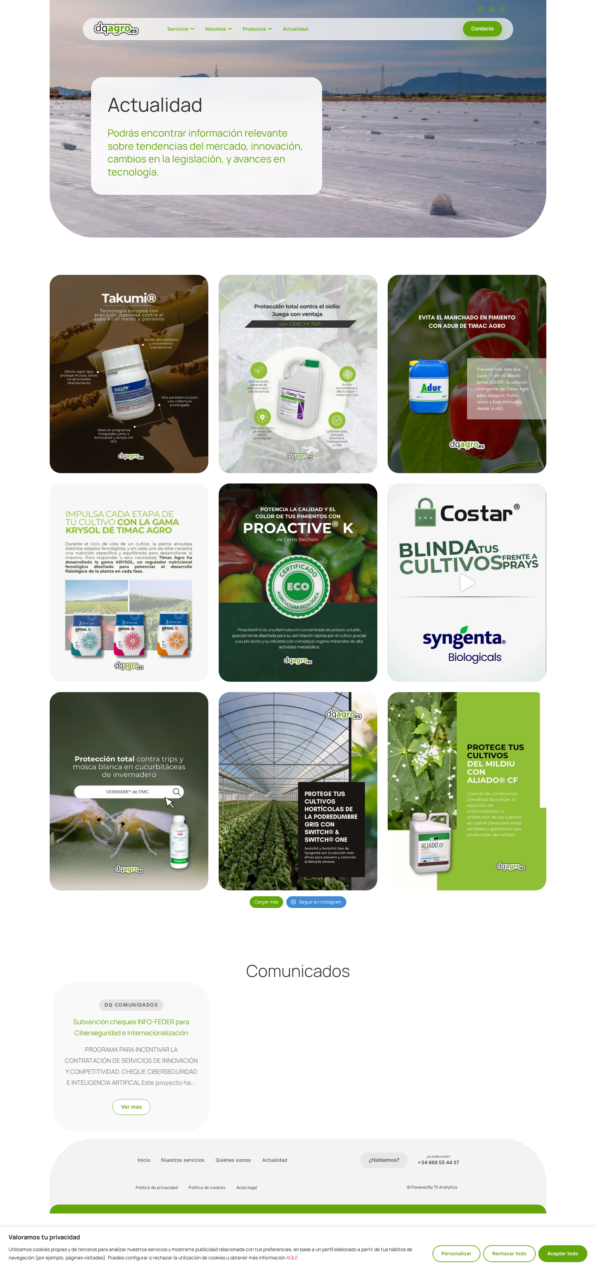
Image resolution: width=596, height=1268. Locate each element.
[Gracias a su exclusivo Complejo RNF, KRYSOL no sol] (129, 582)
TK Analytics (445, 1187)
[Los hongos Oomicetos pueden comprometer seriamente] (467, 791)
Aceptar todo (562, 1253)
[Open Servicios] (192, 28)
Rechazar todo (509, 1253)
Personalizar (456, 1253)
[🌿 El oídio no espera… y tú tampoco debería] (298, 374)
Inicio (144, 1160)
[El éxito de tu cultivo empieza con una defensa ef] (129, 791)
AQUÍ (291, 1257)
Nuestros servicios (183, 1160)
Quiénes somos (233, 1160)
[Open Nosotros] (230, 28)
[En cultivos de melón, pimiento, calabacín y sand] (129, 374)
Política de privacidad (157, 1187)
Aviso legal (246, 1187)
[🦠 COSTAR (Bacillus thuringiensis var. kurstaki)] (467, 582)
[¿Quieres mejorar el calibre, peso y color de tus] (298, 582)
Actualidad (274, 1160)
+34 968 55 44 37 (438, 1162)
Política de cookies (207, 1187)
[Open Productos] (270, 28)
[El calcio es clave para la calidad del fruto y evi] (467, 374)
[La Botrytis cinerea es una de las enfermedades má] (298, 791)
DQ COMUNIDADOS (131, 1005)
